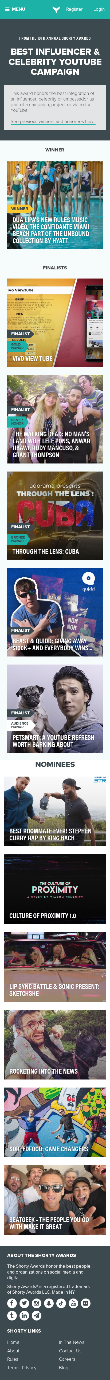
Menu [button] (18, 9)
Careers (67, 1359)
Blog (63, 1368)
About (13, 1351)
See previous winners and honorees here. (53, 121)
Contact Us (70, 1351)
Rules (12, 1359)
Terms (13, 1368)
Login (99, 9)
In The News (71, 1342)
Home (13, 1342)
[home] (55, 9)
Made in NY (63, 1292)
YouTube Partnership (34, 168)
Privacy (29, 1368)
